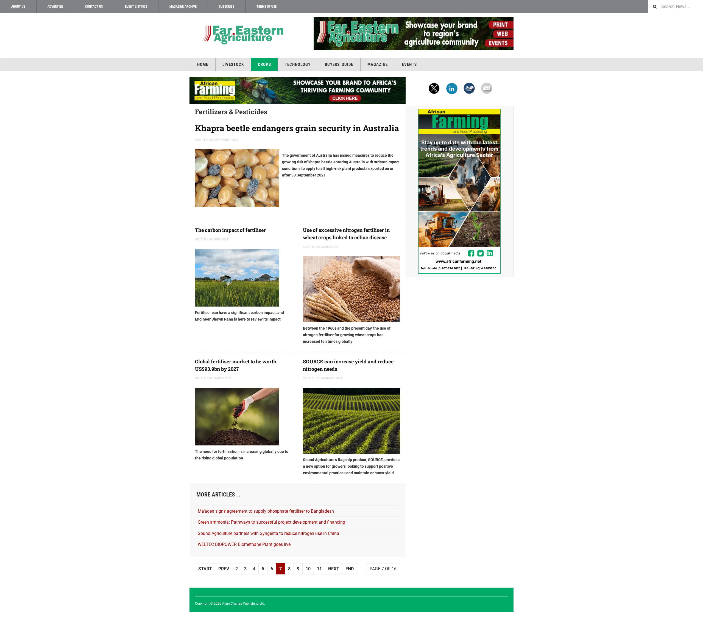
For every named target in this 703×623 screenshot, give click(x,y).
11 (319, 568)
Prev (223, 568)
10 (308, 568)
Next (333, 568)
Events (409, 64)
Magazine (377, 64)
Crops (264, 64)
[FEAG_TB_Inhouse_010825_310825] (405, 33)
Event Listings (136, 7)
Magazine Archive (183, 7)
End (349, 568)
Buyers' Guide (339, 64)
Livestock (233, 64)
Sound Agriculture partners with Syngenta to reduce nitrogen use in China (268, 533)
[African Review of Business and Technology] (241, 34)
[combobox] (675, 6)
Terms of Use (266, 7)
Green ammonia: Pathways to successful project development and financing (271, 522)
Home (202, 64)
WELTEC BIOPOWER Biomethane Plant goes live (244, 544)
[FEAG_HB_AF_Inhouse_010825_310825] (297, 90)
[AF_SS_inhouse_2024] (459, 191)
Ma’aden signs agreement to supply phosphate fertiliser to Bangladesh (266, 511)
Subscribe (226, 7)
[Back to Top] (5, 617)
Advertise (55, 7)
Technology (298, 64)
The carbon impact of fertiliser (230, 230)
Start (205, 568)
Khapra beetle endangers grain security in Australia (297, 128)
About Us (18, 7)
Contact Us (94, 7)
